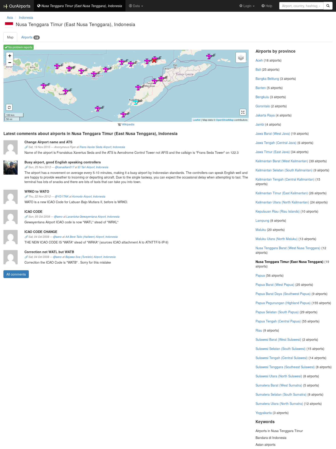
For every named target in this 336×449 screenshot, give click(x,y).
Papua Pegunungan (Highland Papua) (283, 302)
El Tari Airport (86, 167)
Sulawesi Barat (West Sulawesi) (278, 339)
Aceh (259, 60)
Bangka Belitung (267, 78)
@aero (58, 216)
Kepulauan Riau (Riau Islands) (278, 211)
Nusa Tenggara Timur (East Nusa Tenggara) (289, 261)
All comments (16, 274)
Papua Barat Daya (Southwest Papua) (283, 293)
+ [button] (9, 56)
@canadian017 (64, 167)
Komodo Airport (82, 196)
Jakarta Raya (265, 115)
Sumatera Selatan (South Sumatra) (281, 394)
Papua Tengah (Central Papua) (278, 321)
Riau (259, 330)
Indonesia (119, 147)
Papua (260, 275)
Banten (261, 87)
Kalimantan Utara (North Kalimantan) (282, 202)
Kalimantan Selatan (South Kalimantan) (284, 170)
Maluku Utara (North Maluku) (277, 238)
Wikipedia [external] (127, 124)
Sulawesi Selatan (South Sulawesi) (281, 348)
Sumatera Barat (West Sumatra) (279, 385)
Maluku (261, 229)
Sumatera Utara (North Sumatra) (279, 403)
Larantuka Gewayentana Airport (86, 216)
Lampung (262, 220)
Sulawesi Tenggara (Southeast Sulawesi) (285, 367)
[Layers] (241, 57)
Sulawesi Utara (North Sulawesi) (279, 376)
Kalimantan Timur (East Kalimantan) (282, 193)
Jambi (260, 124)
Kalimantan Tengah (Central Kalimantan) (285, 179)
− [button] (9, 62)
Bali (258, 69)
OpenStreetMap (225, 120)
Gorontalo (263, 106)
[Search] (328, 6)
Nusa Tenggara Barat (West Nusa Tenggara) (288, 248)
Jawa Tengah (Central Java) (276, 142)
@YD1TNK (62, 196)
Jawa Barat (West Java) (273, 133)
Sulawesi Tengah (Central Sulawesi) (282, 357)
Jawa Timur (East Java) (273, 151)
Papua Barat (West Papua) (275, 284)
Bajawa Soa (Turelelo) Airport (83, 257)
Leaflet (196, 120)
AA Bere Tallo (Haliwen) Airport (84, 236)
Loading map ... (125, 86)
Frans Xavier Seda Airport (95, 147)
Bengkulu (262, 97)
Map (10, 37)
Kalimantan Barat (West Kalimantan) (282, 161)
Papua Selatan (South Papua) (277, 312)
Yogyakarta (264, 412)
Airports (29, 37)
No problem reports (20, 47)
